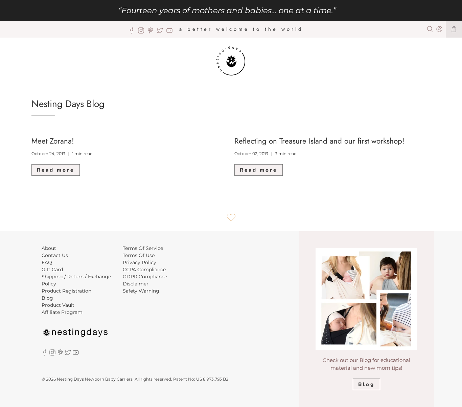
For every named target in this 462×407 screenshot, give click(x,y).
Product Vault (58, 305)
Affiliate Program (62, 312)
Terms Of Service (143, 248)
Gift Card (52, 269)
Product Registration (66, 291)
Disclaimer (135, 284)
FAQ (47, 262)
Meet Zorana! (52, 140)
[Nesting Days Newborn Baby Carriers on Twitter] (161, 32)
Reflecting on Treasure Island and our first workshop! (319, 140)
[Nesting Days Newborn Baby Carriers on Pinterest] (152, 32)
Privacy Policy (139, 262)
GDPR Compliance (145, 277)
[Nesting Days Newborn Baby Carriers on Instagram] (142, 32)
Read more (55, 170)
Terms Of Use (139, 255)
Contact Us (55, 255)
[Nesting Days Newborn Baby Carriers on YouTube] (171, 32)
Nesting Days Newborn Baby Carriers (95, 379)
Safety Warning (141, 291)
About (49, 248)
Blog (47, 298)
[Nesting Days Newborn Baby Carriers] (231, 61)
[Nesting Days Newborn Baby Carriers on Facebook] (133, 32)
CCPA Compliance (144, 269)
